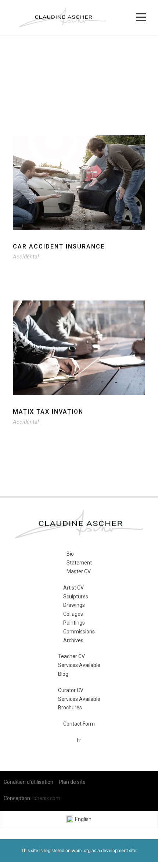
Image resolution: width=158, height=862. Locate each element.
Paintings (74, 623)
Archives (73, 640)
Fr (79, 740)
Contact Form (79, 724)
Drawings (74, 605)
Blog (63, 674)
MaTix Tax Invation (48, 411)
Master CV (79, 571)
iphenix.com (46, 798)
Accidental (26, 256)
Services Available (79, 665)
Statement (79, 563)
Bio (70, 554)
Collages (73, 614)
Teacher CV (71, 656)
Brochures (70, 707)
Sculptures (75, 596)
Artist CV (73, 588)
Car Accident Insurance (59, 246)
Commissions (79, 632)
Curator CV (70, 690)
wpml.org (81, 850)
